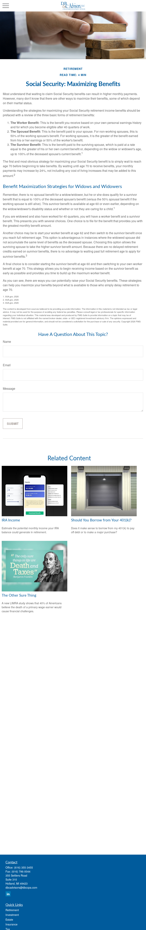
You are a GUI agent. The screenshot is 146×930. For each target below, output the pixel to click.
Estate (9, 919)
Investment (12, 915)
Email (7, 365)
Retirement (12, 910)
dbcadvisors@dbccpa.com (21, 887)
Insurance (11, 924)
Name (7, 341)
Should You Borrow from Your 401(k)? (101, 520)
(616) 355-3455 (23, 867)
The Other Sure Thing (19, 595)
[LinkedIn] (8, 893)
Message (9, 388)
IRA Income (11, 520)
